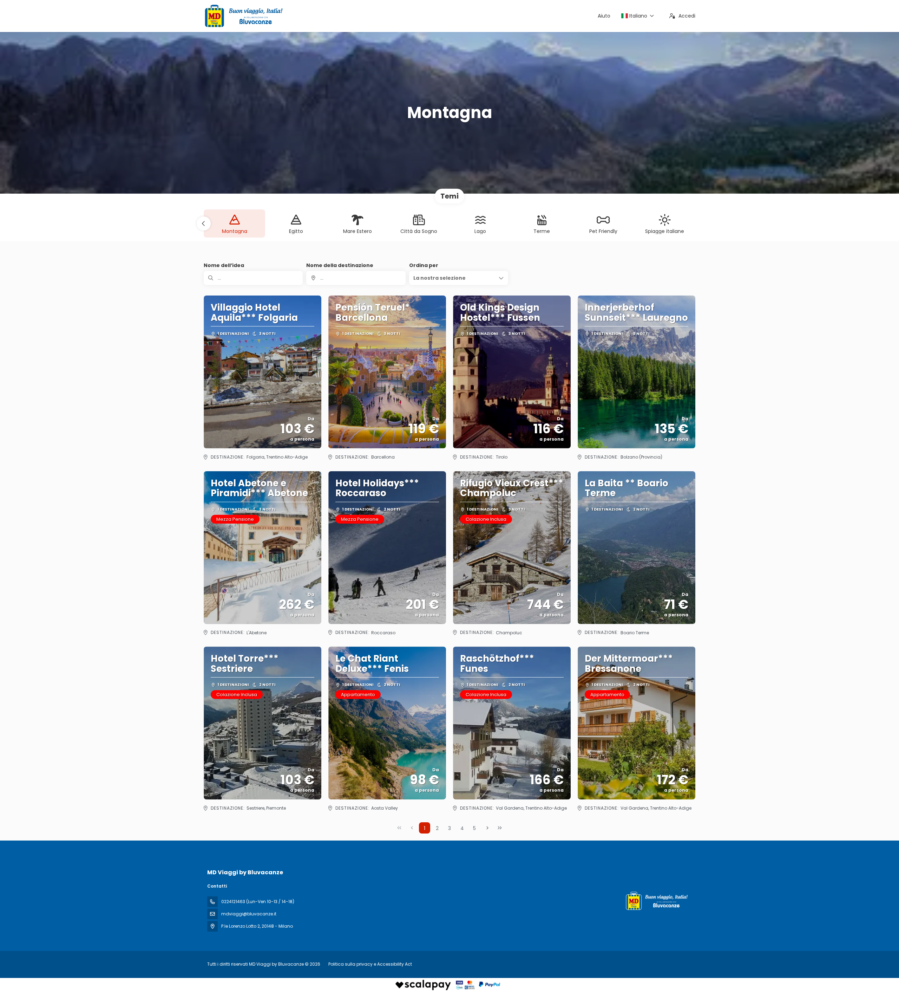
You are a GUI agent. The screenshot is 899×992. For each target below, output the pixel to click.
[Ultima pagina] (499, 828)
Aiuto (604, 15)
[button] (204, 223)
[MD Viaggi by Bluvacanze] (656, 900)
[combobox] (355, 278)
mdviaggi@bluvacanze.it (248, 914)
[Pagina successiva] (487, 828)
